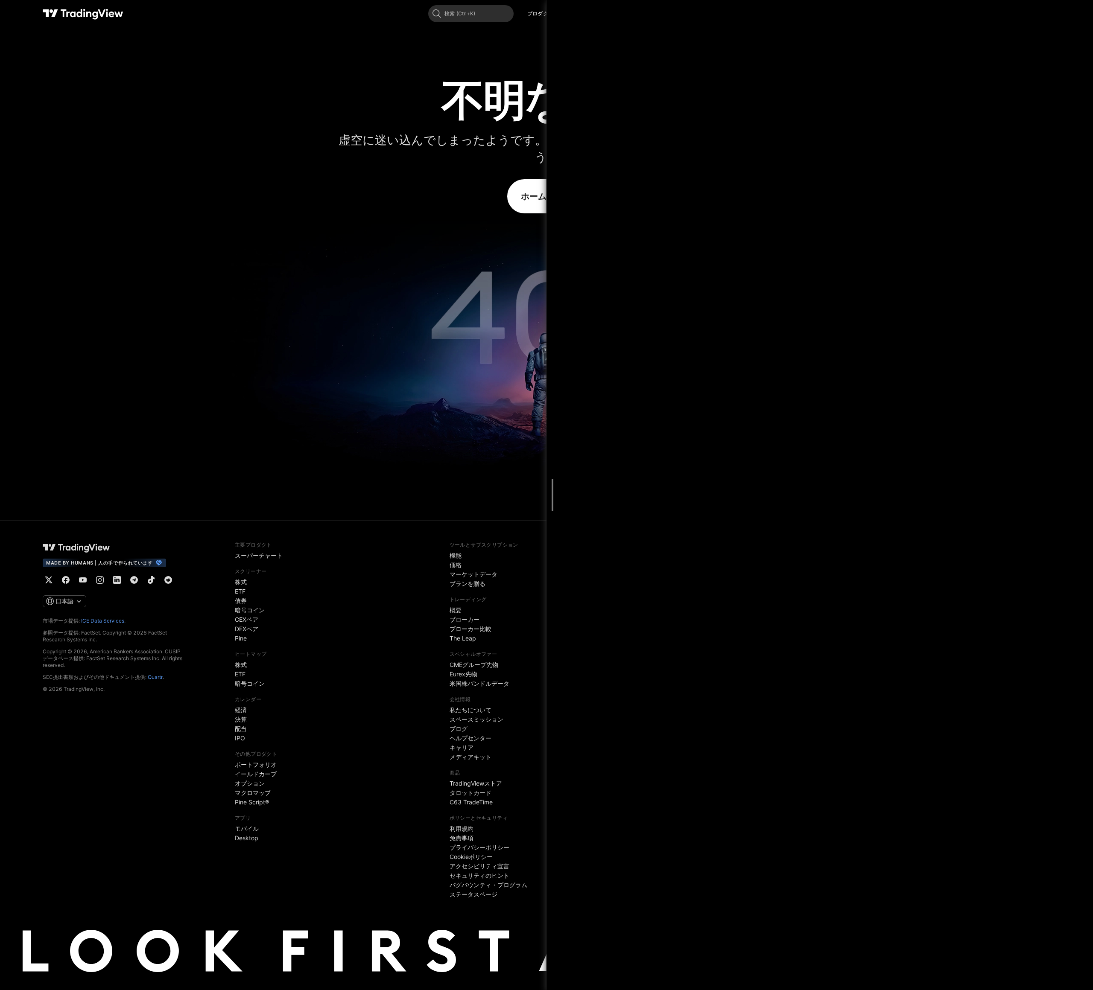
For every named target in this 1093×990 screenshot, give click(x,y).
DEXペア (246, 628)
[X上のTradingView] (49, 580)
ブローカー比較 (470, 628)
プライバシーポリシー (479, 847)
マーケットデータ (473, 574)
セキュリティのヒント (479, 875)
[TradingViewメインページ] (76, 547)
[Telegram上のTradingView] (134, 580)
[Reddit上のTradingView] (168, 580)
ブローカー (464, 619)
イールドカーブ (256, 773)
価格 (456, 564)
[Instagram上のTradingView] (100, 580)
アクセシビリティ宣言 (479, 866)
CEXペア (246, 619)
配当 (241, 728)
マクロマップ (253, 792)
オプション (250, 783)
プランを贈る (467, 583)
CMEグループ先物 (474, 664)
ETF (240, 591)
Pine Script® (252, 802)
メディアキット (470, 756)
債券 (241, 600)
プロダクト (540, 13)
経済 (241, 709)
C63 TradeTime (471, 802)
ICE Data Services (102, 620)
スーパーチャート (259, 555)
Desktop (246, 838)
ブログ (459, 728)
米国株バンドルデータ (479, 683)
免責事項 (461, 838)
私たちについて (470, 709)
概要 (456, 610)
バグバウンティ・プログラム (488, 884)
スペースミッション (476, 719)
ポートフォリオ (256, 764)
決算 (241, 719)
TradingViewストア (476, 783)
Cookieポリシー (471, 856)
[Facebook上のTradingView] (66, 580)
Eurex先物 (463, 674)
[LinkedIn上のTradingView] (117, 580)
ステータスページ (473, 894)
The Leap (463, 638)
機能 (456, 555)
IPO (240, 738)
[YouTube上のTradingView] (83, 580)
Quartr (155, 677)
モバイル (247, 828)
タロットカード (470, 792)
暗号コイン (250, 610)
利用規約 (461, 828)
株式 (241, 581)
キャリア (461, 747)
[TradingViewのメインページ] (83, 14)
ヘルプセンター (470, 738)
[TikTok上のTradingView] (151, 580)
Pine (241, 638)
